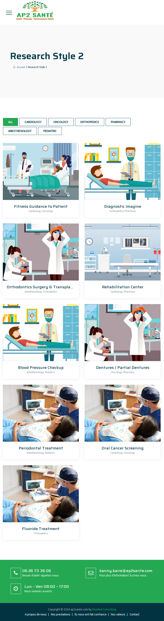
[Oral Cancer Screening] (121, 414)
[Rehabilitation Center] (121, 253)
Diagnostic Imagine (122, 206)
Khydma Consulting (104, 609)
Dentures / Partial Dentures (122, 367)
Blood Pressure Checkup (41, 367)
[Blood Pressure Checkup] (39, 333)
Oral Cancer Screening (123, 448)
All (10, 122)
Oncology (60, 122)
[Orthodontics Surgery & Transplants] (39, 253)
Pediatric (50, 131)
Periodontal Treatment (41, 448)
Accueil (20, 67)
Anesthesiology (20, 131)
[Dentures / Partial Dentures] (121, 333)
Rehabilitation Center (122, 287)
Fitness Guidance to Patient (41, 206)
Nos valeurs (118, 614)
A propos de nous (36, 614)
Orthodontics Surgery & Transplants (42, 287)
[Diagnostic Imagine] (121, 172)
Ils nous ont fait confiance (91, 614)
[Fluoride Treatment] (39, 494)
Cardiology (33, 122)
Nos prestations (60, 614)
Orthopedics (89, 122)
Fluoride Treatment (41, 528)
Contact (134, 614)
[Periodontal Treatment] (39, 414)
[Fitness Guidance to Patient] (39, 172)
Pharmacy (118, 122)
